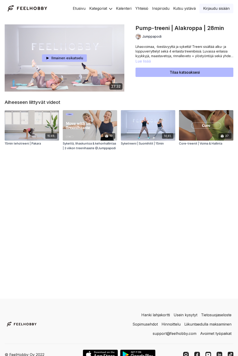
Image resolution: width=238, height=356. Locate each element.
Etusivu (79, 8)
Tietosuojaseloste (216, 315)
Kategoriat (98, 8)
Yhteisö (141, 8)
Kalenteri (124, 8)
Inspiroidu (160, 8)
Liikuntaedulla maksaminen (207, 324)
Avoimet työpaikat (215, 333)
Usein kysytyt (185, 315)
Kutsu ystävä (184, 8)
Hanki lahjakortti (155, 315)
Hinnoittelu (171, 324)
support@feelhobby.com (174, 333)
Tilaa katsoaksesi (185, 72)
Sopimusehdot (145, 324)
